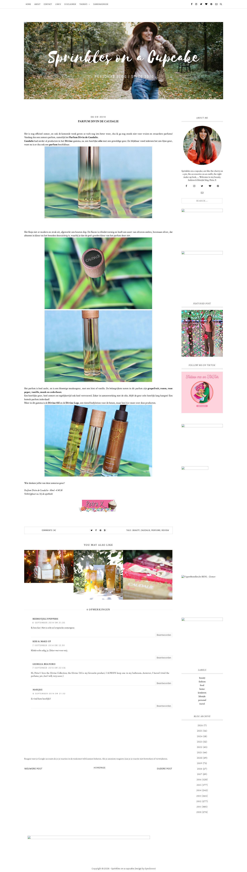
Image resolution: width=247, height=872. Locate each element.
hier (128, 402)
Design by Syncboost (145, 868)
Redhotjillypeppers (45, 618)
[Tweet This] (91, 530)
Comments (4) (49, 530)
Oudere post (164, 768)
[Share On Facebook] (96, 530)
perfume (155, 530)
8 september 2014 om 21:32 (49, 694)
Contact (48, 4)
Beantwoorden (164, 635)
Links (58, 4)
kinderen (202, 692)
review (165, 530)
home (202, 689)
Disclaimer (70, 4)
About (37, 4)
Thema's (83, 4)
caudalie (145, 530)
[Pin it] (100, 530)
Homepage (100, 767)
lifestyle (202, 696)
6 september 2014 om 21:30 (49, 623)
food (202, 685)
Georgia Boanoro (44, 664)
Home (28, 4)
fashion (202, 681)
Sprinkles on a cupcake (122, 868)
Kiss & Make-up (42, 641)
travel (202, 703)
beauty (136, 530)
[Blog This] (105, 530)
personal (202, 700)
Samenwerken (100, 4)
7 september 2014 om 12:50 (49, 645)
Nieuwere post (33, 768)
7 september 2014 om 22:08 (49, 668)
